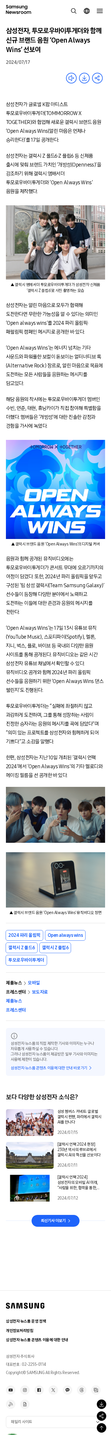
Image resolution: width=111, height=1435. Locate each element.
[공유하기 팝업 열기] (101, 1416)
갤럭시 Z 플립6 (55, 947)
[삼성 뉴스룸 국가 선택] (86, 11)
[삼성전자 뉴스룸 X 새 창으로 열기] (53, 1390)
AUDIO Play (71, 78)
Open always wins (65, 935)
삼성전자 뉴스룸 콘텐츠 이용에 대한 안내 (37, 1339)
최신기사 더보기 (53, 1220)
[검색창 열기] (73, 11)
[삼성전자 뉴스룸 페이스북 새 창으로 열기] (39, 1390)
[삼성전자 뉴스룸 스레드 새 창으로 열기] (81, 1390)
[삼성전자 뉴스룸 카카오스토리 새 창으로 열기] (67, 1390)
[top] (101, 1428)
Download (84, 78)
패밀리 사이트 (21, 1421)
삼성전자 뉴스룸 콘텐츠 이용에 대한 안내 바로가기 (49, 1068)
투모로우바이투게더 (26, 960)
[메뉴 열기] (99, 11)
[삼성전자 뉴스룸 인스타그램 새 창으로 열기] (25, 1390)
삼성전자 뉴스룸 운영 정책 (26, 1321)
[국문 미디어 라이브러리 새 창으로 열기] (96, 1390)
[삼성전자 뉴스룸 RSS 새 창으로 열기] (10, 1404)
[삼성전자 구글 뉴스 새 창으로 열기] (25, 1404)
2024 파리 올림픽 (24, 935)
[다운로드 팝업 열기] (101, 1404)
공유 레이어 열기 (97, 78)
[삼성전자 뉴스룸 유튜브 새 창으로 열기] (10, 1390)
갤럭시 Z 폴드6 (21, 947)
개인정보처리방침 (19, 1330)
